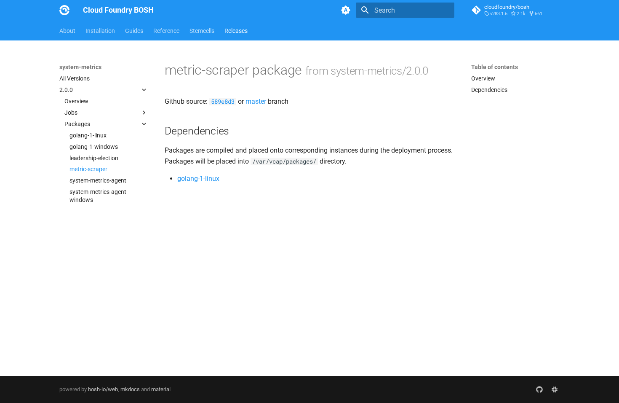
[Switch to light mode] (345, 10)
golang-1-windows (93, 146)
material (161, 389)
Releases (236, 30)
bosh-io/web (103, 389)
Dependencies (489, 89)
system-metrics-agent (97, 180)
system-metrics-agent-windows (98, 195)
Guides (134, 30)
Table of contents (494, 67)
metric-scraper (88, 169)
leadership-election (93, 158)
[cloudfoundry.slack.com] (554, 389)
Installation (100, 30)
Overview (76, 101)
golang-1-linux (88, 135)
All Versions (74, 78)
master (255, 101)
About (67, 30)
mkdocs (130, 389)
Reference (166, 30)
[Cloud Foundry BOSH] (64, 10)
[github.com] (539, 389)
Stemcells (201, 30)
